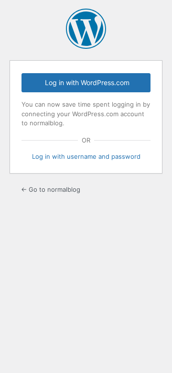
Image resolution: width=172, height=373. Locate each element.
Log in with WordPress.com (87, 82)
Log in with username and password (86, 156)
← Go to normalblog (50, 189)
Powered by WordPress (86, 29)
